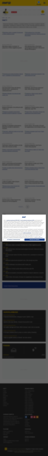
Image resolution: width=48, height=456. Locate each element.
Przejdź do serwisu (34, 239)
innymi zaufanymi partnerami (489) (27, 220)
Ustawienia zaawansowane (13, 239)
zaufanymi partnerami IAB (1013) (13, 220)
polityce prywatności (27, 232)
